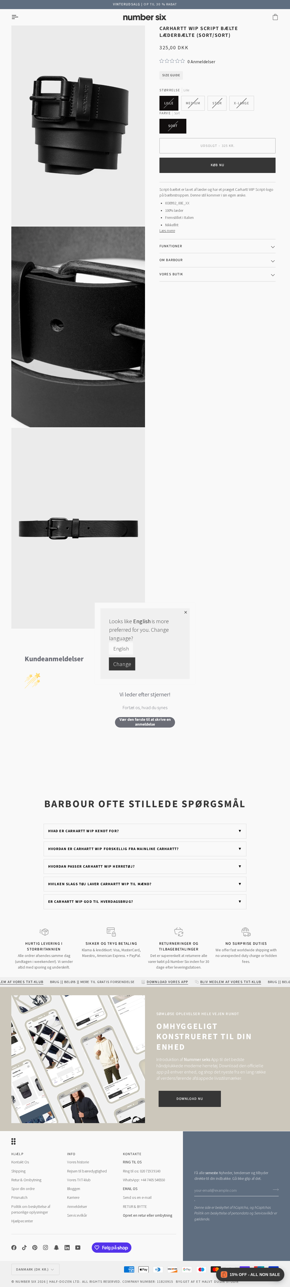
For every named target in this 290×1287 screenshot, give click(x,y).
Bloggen (73, 1188)
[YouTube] (77, 1247)
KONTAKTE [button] (132, 1154)
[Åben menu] (19, 17)
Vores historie (78, 1162)
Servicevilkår (263, 1213)
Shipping (18, 1171)
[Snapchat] (56, 1247)
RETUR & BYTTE (135, 1206)
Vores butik (171, 274)
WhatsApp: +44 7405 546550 (144, 1180)
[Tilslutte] (274, 1189)
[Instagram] (45, 1247)
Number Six (26, 1281)
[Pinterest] (34, 1247)
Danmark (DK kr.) (32, 1269)
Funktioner (170, 246)
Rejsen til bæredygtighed (87, 1171)
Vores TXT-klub (79, 1180)
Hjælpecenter (22, 1221)
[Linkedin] (67, 1247)
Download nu (189, 1098)
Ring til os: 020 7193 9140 (141, 1171)
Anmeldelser (77, 1206)
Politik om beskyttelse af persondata (221, 1213)
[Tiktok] (24, 1247)
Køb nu (217, 165)
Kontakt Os (20, 1162)
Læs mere (167, 230)
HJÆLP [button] (17, 1154)
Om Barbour (171, 260)
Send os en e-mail (137, 1197)
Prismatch (19, 1197)
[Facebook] (13, 1247)
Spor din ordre (23, 1188)
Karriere (73, 1197)
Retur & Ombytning (26, 1180)
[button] (250, 1274)
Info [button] (71, 1154)
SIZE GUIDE (171, 75)
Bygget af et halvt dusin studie (207, 1281)
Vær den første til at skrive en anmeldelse (145, 722)
